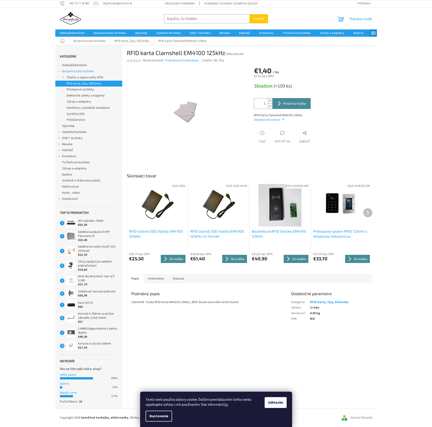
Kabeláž (67, 150)
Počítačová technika (76, 162)
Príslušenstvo (76, 120)
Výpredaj (68, 126)
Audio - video (71, 193)
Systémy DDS (76, 114)
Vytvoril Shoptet (361, 417)
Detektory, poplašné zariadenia (88, 108)
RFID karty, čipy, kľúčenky (84, 83)
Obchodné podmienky (180, 4)
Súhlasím (275, 402)
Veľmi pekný (68, 375)
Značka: (213, 60)
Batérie (67, 174)
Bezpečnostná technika (78, 71)
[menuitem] (72, 33)
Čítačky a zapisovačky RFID (85, 77)
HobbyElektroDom (74, 65)
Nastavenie (158, 416)
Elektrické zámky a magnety (86, 95)
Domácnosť (70, 199)
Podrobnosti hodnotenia (181, 60)
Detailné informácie (267, 120)
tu (226, 404)
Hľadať (258, 19)
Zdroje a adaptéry (79, 101)
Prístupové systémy (80, 89)
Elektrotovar (70, 186)
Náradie (67, 144)
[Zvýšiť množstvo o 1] (270, 101)
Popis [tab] (135, 278)
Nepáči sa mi (68, 393)
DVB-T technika (72, 138)
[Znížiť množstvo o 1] (270, 106)
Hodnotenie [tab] (156, 278)
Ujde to (65, 383)
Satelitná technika (74, 132)
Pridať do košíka (294, 103)
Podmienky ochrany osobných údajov (231, 4)
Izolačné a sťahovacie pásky (81, 180)
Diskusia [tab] (178, 278)
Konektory (69, 156)
